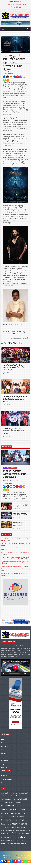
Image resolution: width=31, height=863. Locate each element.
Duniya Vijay (21, 814)
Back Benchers (8, 814)
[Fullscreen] (27, 674)
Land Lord (13, 830)
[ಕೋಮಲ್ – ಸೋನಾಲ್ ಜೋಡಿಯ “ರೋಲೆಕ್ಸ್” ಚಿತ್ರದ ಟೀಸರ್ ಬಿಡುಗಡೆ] (15, 457)
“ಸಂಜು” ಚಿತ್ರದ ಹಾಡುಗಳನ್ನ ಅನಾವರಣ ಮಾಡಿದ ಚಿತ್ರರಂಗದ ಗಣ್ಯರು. (13, 431)
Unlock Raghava (7, 843)
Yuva (6, 846)
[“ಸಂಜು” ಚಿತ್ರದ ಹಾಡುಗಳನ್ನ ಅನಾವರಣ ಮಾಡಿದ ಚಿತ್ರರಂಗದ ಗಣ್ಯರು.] (15, 412)
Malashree (17, 830)
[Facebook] (4, 76)
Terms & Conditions (6, 779)
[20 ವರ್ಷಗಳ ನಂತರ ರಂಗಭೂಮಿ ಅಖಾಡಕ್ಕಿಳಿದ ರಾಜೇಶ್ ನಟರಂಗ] (6, 506)
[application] (15, 667)
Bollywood (4, 768)
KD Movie (9, 824)
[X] (7, 76)
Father (25, 814)
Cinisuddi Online (15, 480)
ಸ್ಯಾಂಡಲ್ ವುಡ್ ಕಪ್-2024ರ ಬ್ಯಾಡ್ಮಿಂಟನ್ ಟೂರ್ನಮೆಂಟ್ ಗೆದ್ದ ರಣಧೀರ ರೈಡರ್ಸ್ (13, 367)
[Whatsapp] (4, 80)
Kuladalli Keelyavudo (6, 830)
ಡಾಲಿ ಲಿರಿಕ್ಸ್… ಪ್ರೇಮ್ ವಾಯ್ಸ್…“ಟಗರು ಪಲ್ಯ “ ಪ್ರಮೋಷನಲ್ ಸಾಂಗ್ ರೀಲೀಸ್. (14, 332)
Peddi (20, 833)
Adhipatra (3, 814)
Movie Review (4, 746)
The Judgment (17, 841)
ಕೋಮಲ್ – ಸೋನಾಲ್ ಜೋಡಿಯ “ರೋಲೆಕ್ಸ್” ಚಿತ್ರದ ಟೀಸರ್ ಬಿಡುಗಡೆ (14, 474)
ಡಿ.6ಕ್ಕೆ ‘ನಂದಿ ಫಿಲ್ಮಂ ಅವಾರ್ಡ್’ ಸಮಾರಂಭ (17, 338)
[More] (7, 80)
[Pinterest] (17, 76)
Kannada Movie (7, 820)
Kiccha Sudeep (19, 824)
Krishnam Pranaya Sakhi (18, 827)
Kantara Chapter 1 (20, 820)
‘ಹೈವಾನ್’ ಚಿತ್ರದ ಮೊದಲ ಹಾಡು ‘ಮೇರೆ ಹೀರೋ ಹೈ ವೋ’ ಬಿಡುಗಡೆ (15, 561)
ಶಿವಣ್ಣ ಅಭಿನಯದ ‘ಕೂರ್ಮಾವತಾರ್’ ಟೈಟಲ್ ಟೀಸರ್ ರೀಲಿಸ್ (14, 569)
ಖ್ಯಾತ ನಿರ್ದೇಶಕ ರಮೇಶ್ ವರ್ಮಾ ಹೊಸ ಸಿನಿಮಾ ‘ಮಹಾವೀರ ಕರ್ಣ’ (19, 524)
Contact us (4, 776)
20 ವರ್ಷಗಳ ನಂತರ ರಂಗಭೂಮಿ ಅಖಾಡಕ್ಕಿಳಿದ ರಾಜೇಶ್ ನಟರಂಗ (20, 505)
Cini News (5, 467)
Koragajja (3, 828)
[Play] (3, 674)
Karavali (4, 824)
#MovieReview (20, 806)
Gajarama (3, 817)
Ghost (7, 817)
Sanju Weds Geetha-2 (7, 841)
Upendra (15, 843)
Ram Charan (7, 838)
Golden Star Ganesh (16, 816)
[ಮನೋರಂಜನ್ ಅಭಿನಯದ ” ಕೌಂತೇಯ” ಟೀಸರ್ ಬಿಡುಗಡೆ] (6, 516)
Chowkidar (15, 813)
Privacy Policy (5, 783)
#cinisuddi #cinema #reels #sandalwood (14, 793)
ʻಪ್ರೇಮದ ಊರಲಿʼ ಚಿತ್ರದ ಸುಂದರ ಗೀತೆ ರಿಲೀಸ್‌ (11, 566)
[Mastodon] (20, 76)
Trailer (22, 841)
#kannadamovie (7, 806)
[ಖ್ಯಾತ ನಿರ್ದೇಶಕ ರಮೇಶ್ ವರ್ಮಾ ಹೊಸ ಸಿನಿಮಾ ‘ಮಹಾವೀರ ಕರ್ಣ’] (6, 525)
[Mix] (23, 76)
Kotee (7, 827)
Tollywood (4, 764)
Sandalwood (13, 467)
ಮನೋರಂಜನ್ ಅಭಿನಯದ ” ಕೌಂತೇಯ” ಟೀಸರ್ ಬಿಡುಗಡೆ (20, 514)
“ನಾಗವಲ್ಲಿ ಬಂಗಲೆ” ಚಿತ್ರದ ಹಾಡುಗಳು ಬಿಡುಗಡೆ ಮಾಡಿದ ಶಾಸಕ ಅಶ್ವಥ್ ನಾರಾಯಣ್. (15, 399)
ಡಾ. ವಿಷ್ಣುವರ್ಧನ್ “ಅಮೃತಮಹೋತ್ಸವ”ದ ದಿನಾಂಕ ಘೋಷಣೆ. (14, 573)
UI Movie (26, 841)
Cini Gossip (4, 754)
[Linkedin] (14, 76)
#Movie (15, 806)
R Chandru (13, 838)
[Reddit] (11, 76)
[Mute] (25, 674)
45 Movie (22, 810)
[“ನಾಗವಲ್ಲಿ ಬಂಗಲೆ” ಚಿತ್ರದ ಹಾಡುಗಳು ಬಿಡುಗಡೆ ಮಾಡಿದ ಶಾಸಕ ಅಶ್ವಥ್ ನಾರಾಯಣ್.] (15, 380)
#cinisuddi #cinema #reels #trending (14, 801)
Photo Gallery (4, 757)
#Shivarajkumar (9, 810)
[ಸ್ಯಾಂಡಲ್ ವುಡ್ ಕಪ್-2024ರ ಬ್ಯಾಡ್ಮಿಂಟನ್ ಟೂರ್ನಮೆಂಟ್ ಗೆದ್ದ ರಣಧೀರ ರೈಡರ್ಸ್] (15, 349)
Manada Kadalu (22, 830)
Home (2, 739)
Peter (23, 833)
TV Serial (3, 750)
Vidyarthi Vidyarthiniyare (21, 843)
